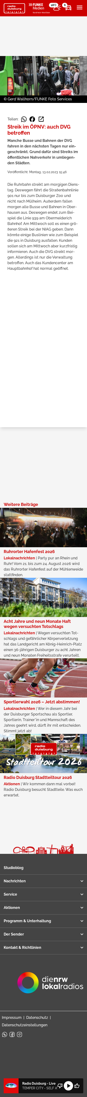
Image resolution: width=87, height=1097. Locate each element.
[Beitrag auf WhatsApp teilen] (24, 119)
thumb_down (60, 1086)
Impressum (12, 1017)
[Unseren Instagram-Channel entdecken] (19, 1034)
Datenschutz (37, 1017)
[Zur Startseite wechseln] (14, 8)
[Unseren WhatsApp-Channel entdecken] (4, 1034)
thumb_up (77, 1086)
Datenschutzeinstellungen (24, 1025)
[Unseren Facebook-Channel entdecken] (12, 1034)
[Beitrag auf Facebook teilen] (32, 119)
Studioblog (13, 868)
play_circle (68, 1085)
